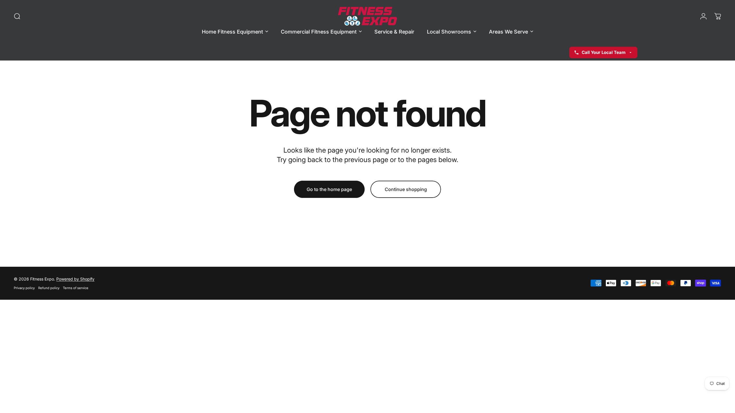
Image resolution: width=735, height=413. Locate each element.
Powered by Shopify (75, 278)
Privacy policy (24, 288)
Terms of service (75, 288)
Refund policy (48, 288)
